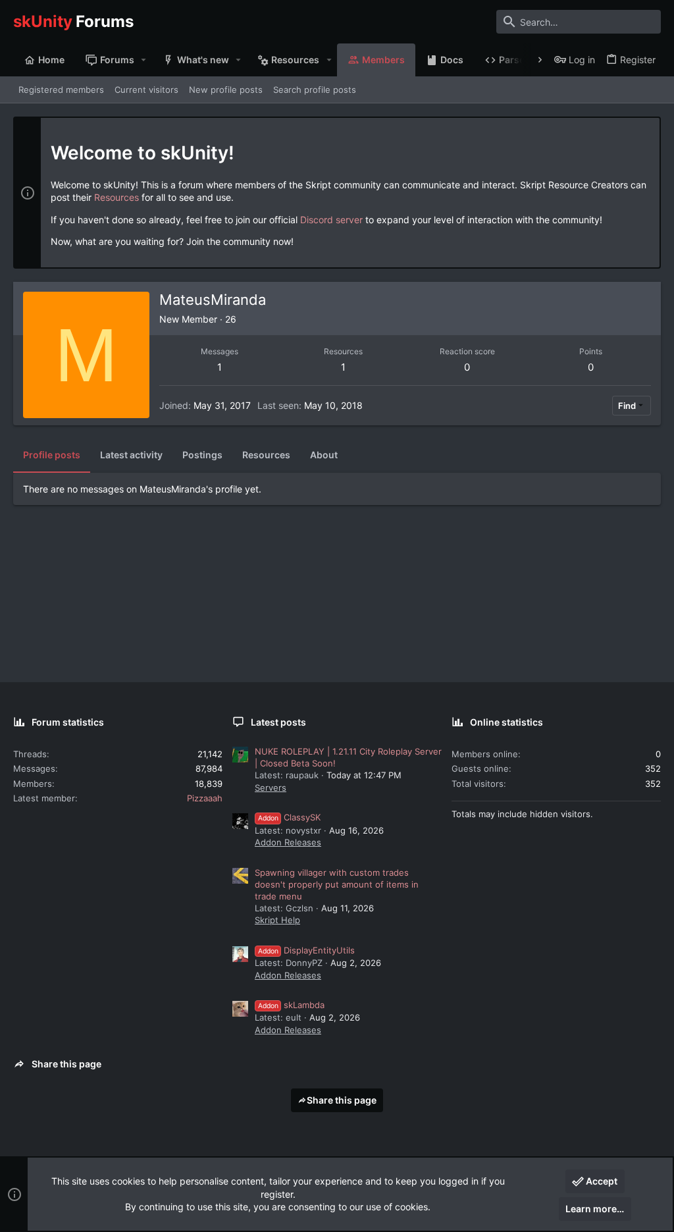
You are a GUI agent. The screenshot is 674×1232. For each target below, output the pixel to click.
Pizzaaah (204, 798)
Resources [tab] (266, 454)
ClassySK (289, 817)
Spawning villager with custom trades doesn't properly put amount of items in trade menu (337, 884)
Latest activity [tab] (131, 454)
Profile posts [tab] (51, 454)
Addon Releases (288, 842)
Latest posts (278, 722)
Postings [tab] (202, 454)
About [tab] (324, 454)
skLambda (291, 1005)
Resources (116, 197)
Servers (270, 787)
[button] (144, 60)
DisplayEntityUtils (306, 950)
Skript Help (277, 920)
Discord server (331, 219)
